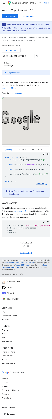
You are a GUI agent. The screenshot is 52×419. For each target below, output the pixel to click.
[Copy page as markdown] (36, 56)
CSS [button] (32, 149)
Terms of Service (8, 363)
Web (4, 10)
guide (23, 191)
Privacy (12, 408)
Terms (4, 408)
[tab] (8, 149)
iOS (3, 334)
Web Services (7, 341)
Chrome (5, 383)
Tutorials (5, 320)
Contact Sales (7, 356)
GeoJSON (6, 88)
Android (5, 330)
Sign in (46, 3)
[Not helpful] (20, 45)
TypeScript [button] (8, 149)
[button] (26, 72)
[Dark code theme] (44, 154)
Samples (32, 40)
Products (12, 37)
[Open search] (40, 2)
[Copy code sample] (48, 154)
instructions (18, 211)
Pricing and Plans (8, 352)
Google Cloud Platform (10, 390)
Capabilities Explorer (9, 316)
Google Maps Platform (27, 37)
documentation (16, 93)
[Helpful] (17, 45)
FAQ (3, 312)
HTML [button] (40, 149)
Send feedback (11, 50)
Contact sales (28, 16)
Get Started (10, 16)
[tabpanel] (26, 174)
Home (4, 37)
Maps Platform (29, 3)
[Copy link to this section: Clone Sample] (19, 203)
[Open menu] (3, 3)
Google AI (5, 394)
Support (5, 360)
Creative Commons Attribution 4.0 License (19, 262)
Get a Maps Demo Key (16, 24)
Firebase (5, 386)
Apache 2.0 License (22, 265)
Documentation (43, 37)
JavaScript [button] (22, 149)
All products (6, 398)
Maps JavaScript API (22, 10)
